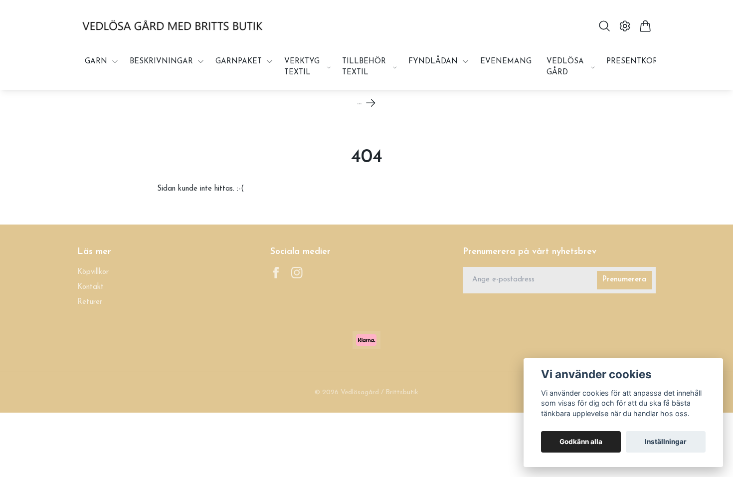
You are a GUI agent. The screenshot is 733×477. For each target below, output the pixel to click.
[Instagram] (297, 272)
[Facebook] (276, 272)
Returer (89, 302)
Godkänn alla (580, 442)
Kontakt (90, 287)
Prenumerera (624, 279)
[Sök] (604, 25)
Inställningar (666, 442)
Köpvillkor (93, 272)
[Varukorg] (645, 25)
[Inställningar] (625, 25)
